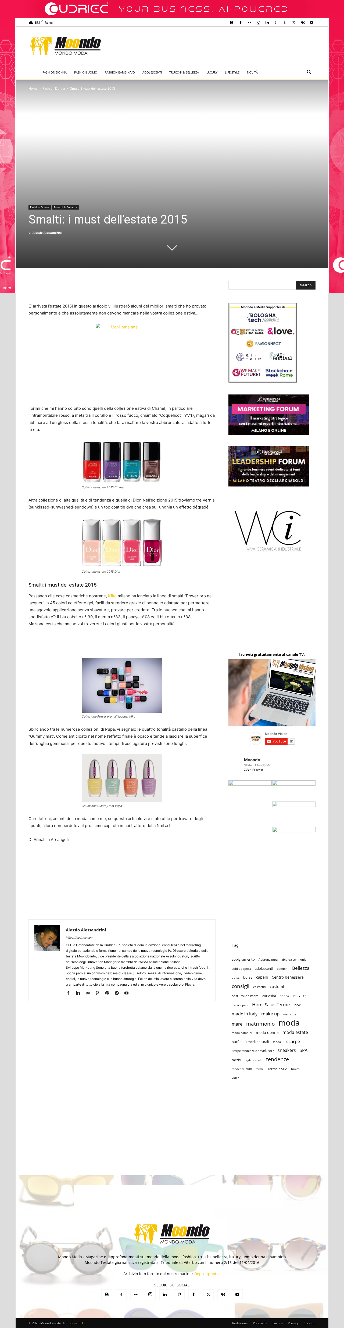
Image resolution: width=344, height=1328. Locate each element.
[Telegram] (118, 993)
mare (237, 1024)
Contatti (310, 1323)
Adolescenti (152, 72)
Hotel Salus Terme (271, 1004)
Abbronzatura (268, 959)
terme (260, 1069)
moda (289, 1023)
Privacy (293, 1323)
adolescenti (264, 968)
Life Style (232, 72)
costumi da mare (245, 995)
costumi (277, 986)
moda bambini (242, 1033)
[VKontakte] (303, 22)
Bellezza (300, 968)
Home (33, 88)
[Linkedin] (267, 22)
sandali (277, 1042)
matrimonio (260, 1023)
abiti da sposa (241, 969)
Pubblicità (260, 1323)
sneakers (287, 1050)
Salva (104, 897)
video (235, 1078)
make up (270, 1013)
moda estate (295, 1032)
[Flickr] (249, 22)
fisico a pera (240, 1005)
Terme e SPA (277, 1068)
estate (299, 995)
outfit (236, 1041)
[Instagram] (258, 22)
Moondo (252, 759)
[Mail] (89, 993)
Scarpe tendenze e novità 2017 (253, 1051)
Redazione (240, 1323)
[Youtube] (311, 22)
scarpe (293, 1041)
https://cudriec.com (80, 937)
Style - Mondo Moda (259, 765)
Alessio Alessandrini (47, 233)
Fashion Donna (54, 72)
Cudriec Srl (74, 1323)
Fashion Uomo (85, 72)
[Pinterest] (276, 22)
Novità (252, 72)
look (297, 1005)
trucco (295, 1069)
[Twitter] (294, 22)
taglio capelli (253, 1060)
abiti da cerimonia (293, 959)
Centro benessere (288, 977)
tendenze (277, 1059)
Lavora (278, 1323)
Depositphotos (207, 1273)
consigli (240, 986)
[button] (309, 72)
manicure (289, 1014)
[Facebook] (240, 22)
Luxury (211, 72)
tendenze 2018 (242, 1069)
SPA (303, 1050)
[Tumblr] (285, 22)
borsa (235, 977)
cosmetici (259, 987)
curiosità (269, 995)
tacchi (236, 1060)
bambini (282, 969)
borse (247, 977)
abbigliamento (243, 959)
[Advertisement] (216, 46)
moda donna (267, 1032)
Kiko (113, 595)
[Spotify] (109, 993)
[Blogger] (232, 22)
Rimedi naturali (257, 1041)
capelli (262, 977)
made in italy (244, 1014)
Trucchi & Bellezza (184, 72)
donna (284, 996)
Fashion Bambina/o (120, 72)
